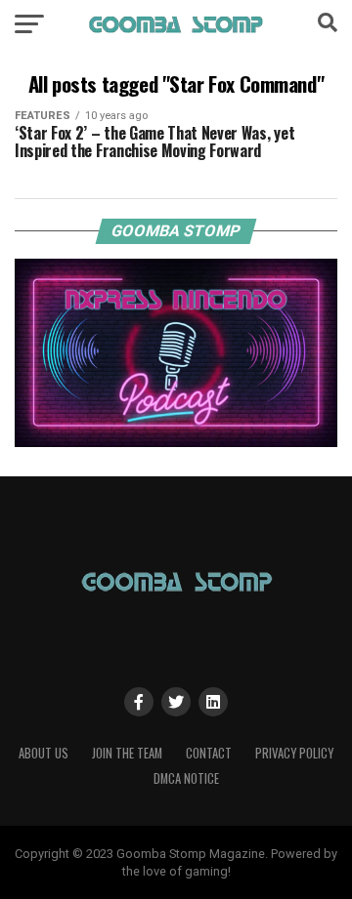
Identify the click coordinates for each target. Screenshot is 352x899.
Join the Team (127, 753)
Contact (209, 753)
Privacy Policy (294, 753)
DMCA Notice (186, 778)
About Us (43, 753)
